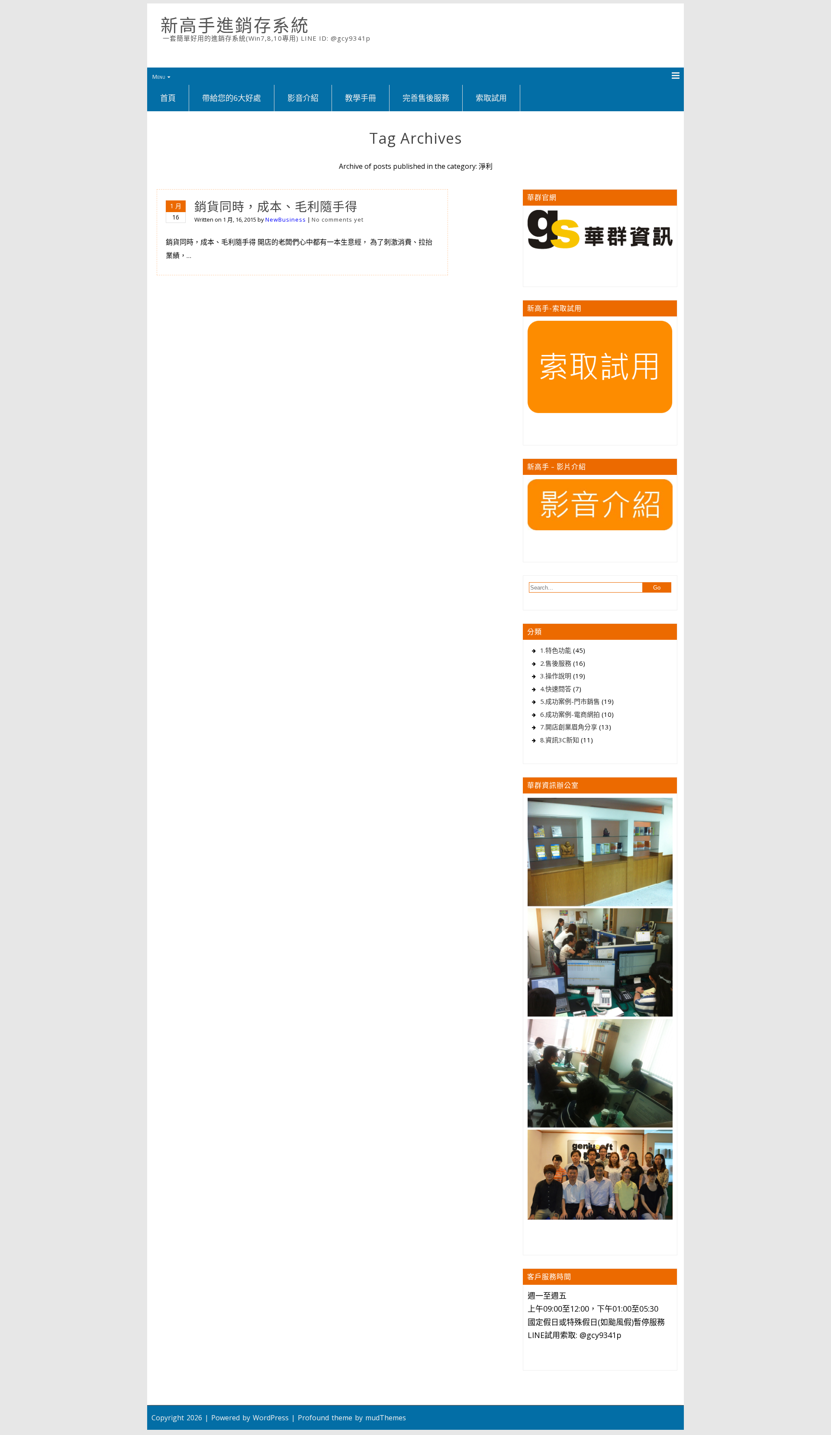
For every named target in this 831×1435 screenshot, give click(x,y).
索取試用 (491, 98)
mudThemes (385, 1417)
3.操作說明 (555, 675)
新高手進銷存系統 (235, 25)
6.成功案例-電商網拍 (570, 714)
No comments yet (338, 219)
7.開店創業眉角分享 (568, 726)
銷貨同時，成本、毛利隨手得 (276, 206)
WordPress (271, 1417)
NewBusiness (285, 219)
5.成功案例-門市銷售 (570, 701)
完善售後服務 (426, 98)
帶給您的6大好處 (231, 98)
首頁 (168, 98)
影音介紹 (303, 98)
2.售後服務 (555, 663)
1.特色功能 (555, 650)
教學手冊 (360, 98)
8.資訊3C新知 (559, 739)
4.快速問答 (555, 688)
